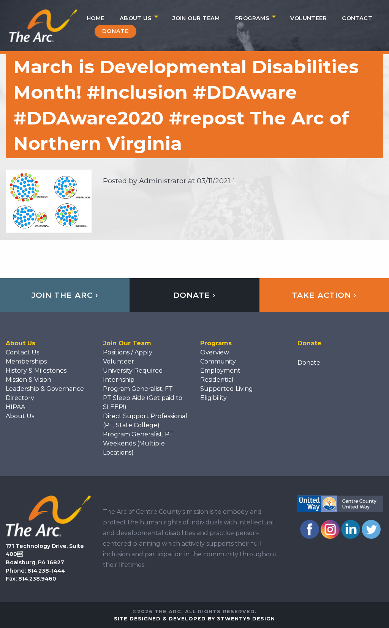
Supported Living (226, 388)
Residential (217, 379)
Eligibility (213, 397)
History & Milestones (36, 370)
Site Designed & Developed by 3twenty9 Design (194, 619)
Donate (115, 31)
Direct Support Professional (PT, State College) (145, 420)
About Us (135, 18)
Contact (357, 18)
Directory (20, 397)
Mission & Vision (28, 379)
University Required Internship (133, 375)
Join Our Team (196, 18)
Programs (252, 18)
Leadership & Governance (45, 388)
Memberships (26, 361)
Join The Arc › (65, 295)
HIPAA (15, 407)
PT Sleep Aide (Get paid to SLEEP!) (142, 402)
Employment (220, 370)
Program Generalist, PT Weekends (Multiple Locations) (138, 443)
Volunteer (308, 18)
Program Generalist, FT (138, 388)
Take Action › (324, 295)
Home (95, 18)
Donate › (194, 295)
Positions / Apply (127, 352)
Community (218, 361)
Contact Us (22, 352)
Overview (214, 352)
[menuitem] (96, 18)
